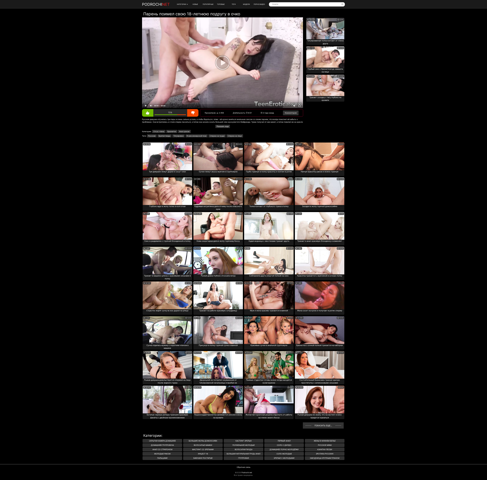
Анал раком (184, 131)
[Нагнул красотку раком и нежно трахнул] (319, 156)
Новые (195, 4)
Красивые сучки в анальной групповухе (268, 345)
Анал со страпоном (162, 449)
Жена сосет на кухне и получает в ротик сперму (319, 310)
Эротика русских (324, 454)
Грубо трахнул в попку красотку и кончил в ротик (269, 171)
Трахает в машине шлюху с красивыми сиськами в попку (167, 277)
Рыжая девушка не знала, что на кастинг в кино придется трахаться (320, 416)
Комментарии (291, 113)
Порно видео (259, 4)
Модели (246, 4)
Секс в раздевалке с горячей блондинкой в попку (167, 241)
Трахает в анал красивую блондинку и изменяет (319, 241)
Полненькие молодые (243, 445)
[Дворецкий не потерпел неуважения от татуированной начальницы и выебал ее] (218, 365)
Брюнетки (171, 131)
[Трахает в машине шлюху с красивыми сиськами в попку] (167, 260)
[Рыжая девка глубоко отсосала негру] (218, 260)
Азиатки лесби (324, 449)
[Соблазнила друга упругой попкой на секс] (269, 260)
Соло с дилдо (284, 445)
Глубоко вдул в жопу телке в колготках (167, 206)
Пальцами (162, 458)
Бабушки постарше (203, 458)
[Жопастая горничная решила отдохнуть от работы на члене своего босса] (269, 399)
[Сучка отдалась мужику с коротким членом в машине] (167, 330)
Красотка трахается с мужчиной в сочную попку (319, 276)
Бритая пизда (164, 136)
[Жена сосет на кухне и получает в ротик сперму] (319, 295)
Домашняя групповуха (162, 445)
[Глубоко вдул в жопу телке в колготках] (167, 191)
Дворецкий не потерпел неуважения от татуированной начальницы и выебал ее (218, 381)
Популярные (208, 4)
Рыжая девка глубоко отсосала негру (218, 276)
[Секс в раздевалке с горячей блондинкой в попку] (167, 226)
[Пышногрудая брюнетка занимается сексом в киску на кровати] (218, 399)
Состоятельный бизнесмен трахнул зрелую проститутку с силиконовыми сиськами (319, 381)
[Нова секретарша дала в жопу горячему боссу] (218, 226)
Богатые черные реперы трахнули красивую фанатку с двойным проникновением (167, 416)
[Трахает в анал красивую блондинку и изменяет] (319, 226)
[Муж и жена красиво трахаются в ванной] (269, 295)
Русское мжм (325, 445)
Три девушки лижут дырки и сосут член (167, 171)
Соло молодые (284, 454)
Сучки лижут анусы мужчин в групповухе (218, 171)
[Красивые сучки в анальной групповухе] (269, 330)
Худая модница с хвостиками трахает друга (269, 241)
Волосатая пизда (243, 449)
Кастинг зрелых (244, 441)
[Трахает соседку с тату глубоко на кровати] (325, 85)
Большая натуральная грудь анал (243, 454)
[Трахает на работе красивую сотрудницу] (218, 295)
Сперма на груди (217, 136)
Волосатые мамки (203, 445)
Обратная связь (243, 467)
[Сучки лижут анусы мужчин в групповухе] (218, 156)
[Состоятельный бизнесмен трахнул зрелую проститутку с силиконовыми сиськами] (319, 365)
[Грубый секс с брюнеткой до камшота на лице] (325, 57)
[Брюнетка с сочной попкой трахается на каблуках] (319, 330)
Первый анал (284, 441)
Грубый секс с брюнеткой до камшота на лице (325, 70)
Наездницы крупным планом (324, 458)
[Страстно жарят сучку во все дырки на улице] (167, 295)
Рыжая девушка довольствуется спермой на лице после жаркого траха (167, 381)
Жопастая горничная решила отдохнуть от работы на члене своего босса (269, 416)
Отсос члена (158, 131)
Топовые (221, 4)
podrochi (156, 4)
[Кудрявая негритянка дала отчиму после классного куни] (218, 191)
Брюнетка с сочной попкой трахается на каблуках (319, 345)
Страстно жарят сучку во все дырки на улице (167, 310)
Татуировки (178, 136)
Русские (151, 136)
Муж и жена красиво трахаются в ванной (269, 310)
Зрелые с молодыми (284, 458)
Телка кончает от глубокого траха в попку (269, 206)
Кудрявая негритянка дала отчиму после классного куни (218, 207)
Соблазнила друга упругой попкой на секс (269, 276)
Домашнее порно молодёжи (284, 449)
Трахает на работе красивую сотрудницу (218, 310)
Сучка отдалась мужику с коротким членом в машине (167, 346)
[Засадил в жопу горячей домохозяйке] (319, 191)
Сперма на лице (235, 136)
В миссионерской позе (196, 136)
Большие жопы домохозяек (203, 441)
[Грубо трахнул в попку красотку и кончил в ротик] (269, 156)
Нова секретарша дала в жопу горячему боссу (218, 241)
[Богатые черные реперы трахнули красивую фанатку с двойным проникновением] (167, 399)
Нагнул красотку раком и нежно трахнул (319, 171)
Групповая (243, 458)
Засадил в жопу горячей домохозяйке (319, 206)
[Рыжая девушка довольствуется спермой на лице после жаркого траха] (167, 365)
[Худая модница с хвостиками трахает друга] (269, 226)
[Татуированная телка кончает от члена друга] (325, 28)
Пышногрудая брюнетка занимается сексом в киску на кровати (218, 416)
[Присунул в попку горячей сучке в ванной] (218, 330)
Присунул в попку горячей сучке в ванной (218, 345)
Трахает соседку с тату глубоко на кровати (325, 98)
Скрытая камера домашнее (162, 441)
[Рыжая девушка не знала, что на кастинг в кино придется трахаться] (319, 399)
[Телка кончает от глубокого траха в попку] (269, 191)
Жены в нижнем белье (325, 441)
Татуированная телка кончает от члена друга (325, 42)
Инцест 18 (203, 454)
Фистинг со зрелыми (203, 449)
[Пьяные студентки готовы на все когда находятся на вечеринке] (269, 365)
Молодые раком (162, 454)
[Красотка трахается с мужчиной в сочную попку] (319, 260)
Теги (234, 4)
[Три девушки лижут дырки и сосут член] (167, 156)
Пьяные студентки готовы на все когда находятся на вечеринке (269, 381)
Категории (181, 4)
